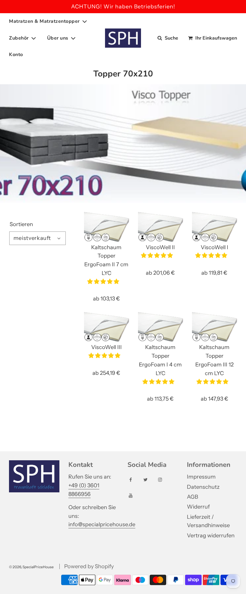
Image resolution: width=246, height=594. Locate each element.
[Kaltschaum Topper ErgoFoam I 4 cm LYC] (160, 327)
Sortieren (21, 224)
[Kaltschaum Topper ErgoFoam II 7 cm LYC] (106, 226)
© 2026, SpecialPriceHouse (31, 567)
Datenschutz (203, 487)
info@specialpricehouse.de (101, 524)
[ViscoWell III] (106, 327)
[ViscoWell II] (160, 226)
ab (106, 298)
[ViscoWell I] (214, 226)
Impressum (201, 476)
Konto (16, 54)
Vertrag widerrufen (211, 535)
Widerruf (198, 506)
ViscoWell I (214, 247)
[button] (103, 281)
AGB (192, 497)
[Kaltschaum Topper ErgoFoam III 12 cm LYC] (214, 327)
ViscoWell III (106, 347)
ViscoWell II (160, 247)
